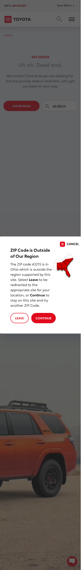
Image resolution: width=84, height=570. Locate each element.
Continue (43, 318)
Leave (19, 318)
